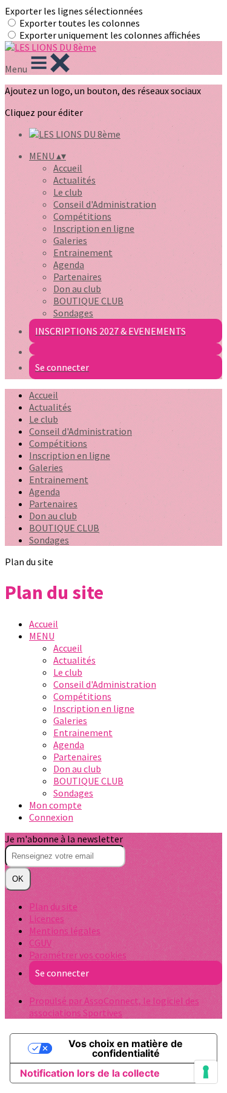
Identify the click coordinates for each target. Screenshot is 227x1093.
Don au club (77, 289)
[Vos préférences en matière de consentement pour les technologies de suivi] (205, 1071)
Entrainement (83, 252)
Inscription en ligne (93, 228)
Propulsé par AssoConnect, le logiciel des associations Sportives (114, 1007)
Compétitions (82, 216)
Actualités (74, 180)
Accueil (67, 168)
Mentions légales (64, 931)
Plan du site (53, 906)
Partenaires (77, 277)
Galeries (70, 240)
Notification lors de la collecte (90, 1073)
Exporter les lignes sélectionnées (74, 11)
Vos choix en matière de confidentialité (125, 1048)
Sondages (73, 313)
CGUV (40, 943)
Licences (46, 918)
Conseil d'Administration (104, 204)
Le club (67, 192)
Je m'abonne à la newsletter (64, 839)
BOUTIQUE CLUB (88, 301)
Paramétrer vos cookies (78, 955)
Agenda (68, 264)
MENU (41, 636)
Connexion (51, 817)
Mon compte (55, 805)
